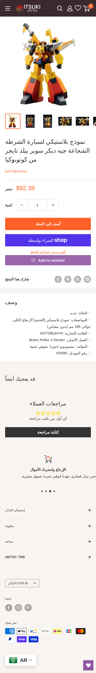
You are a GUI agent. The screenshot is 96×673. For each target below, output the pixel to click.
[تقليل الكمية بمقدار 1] (21, 205)
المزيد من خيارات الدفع (48, 252)
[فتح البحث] (60, 8)
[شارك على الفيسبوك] (58, 279)
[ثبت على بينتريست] (67, 279)
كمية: (9, 205)
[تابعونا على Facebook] (8, 607)
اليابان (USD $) (18, 583)
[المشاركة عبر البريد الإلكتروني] (87, 279)
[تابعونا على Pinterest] (28, 607)
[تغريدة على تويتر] (77, 279)
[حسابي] (69, 8)
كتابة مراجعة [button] (48, 432)
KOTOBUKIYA (16, 171)
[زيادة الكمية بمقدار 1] (53, 205)
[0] (86, 8)
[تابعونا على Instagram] (18, 607)
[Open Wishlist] (88, 665)
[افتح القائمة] (7, 8)
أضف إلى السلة (48, 224)
